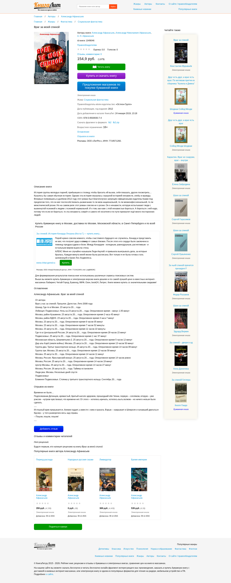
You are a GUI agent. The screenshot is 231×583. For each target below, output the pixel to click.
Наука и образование (161, 549)
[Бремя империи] (139, 479)
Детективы (104, 549)
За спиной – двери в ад (181, 342)
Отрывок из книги (86, 136)
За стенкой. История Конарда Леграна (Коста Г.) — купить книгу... (68, 234)
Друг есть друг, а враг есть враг (181, 122)
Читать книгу (103, 67)
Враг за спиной (181, 40)
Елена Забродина (181, 184)
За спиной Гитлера (181, 380)
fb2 (109, 122)
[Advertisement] (82, 164)
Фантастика (180, 549)
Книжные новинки (142, 9)
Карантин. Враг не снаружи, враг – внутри (181, 158)
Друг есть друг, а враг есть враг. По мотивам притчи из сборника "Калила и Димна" (181, 80)
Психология (142, 549)
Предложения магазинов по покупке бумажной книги (101, 86)
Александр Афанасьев (103, 33)
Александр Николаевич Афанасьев (133, 33)
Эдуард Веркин (181, 331)
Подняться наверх (58, 527)
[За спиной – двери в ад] (181, 356)
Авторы (148, 4)
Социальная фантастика (96, 100)
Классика (116, 549)
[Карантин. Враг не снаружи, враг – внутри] (181, 172)
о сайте (49, 574)
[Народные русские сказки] (76, 479)
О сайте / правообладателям (183, 4)
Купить (66, 262)
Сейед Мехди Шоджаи (181, 146)
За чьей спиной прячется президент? (181, 267)
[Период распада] (44, 479)
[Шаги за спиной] (181, 207)
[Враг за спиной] (181, 53)
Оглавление (83, 132)
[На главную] (47, 6)
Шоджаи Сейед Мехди (181, 109)
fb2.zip (116, 122)
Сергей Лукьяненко (181, 254)
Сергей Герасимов (181, 219)
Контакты (160, 4)
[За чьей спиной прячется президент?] (181, 282)
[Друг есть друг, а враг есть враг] (181, 134)
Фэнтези (193, 549)
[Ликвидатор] (107, 479)
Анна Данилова (181, 369)
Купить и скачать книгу (101, 75)
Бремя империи (139, 459)
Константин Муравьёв (181, 66)
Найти (113, 7)
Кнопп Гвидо (181, 405)
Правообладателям (87, 45)
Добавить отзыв (49, 428)
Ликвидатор (105, 459)
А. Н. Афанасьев (85, 36)
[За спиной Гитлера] (181, 392)
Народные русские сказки (80, 459)
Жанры (137, 4)
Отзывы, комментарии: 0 (89, 54)
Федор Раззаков (181, 294)
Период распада (44, 459)
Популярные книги (187, 9)
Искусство (129, 549)
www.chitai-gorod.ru (45, 263)
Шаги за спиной (181, 195)
